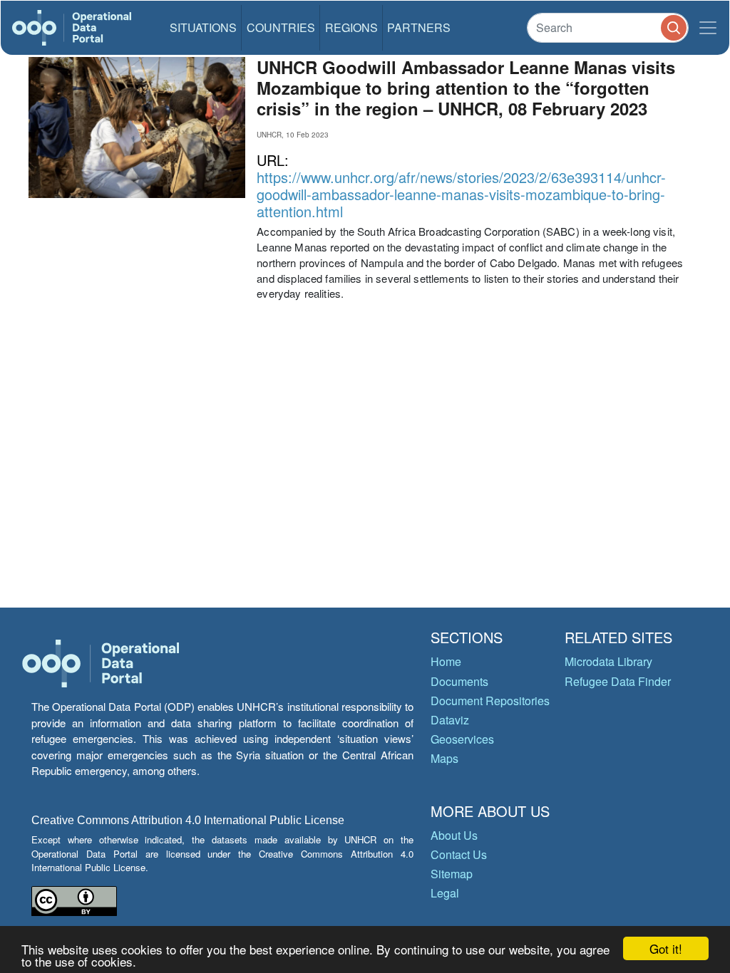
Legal (445, 893)
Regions (351, 27)
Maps (444, 758)
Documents (459, 681)
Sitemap (452, 873)
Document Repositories (490, 700)
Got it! (665, 948)
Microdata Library (608, 661)
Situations (203, 27)
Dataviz (450, 720)
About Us (454, 835)
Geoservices (462, 739)
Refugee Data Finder (618, 681)
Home (446, 661)
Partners (419, 27)
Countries (281, 27)
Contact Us (459, 854)
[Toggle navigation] (708, 28)
